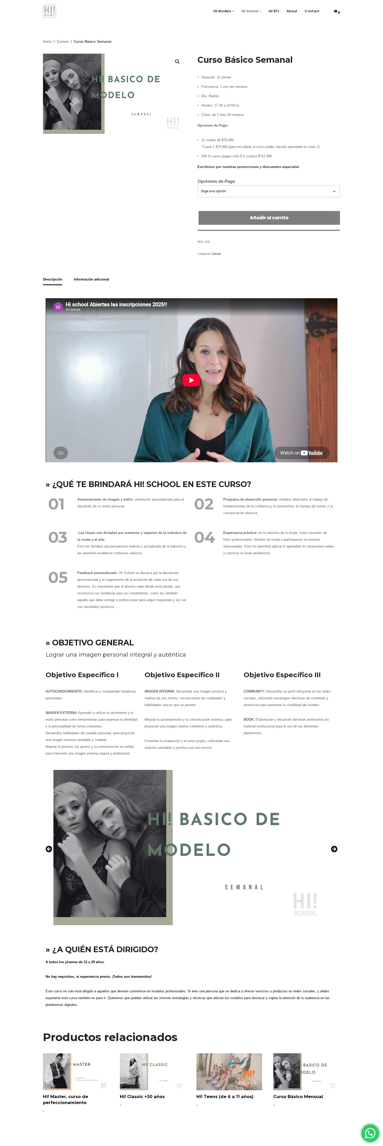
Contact (312, 11)
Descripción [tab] (52, 279)
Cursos (63, 41)
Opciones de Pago (216, 181)
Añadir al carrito (269, 218)
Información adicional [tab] (91, 279)
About (292, 11)
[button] (233, 11)
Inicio (47, 41)
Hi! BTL (274, 11)
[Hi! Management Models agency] (49, 11)
